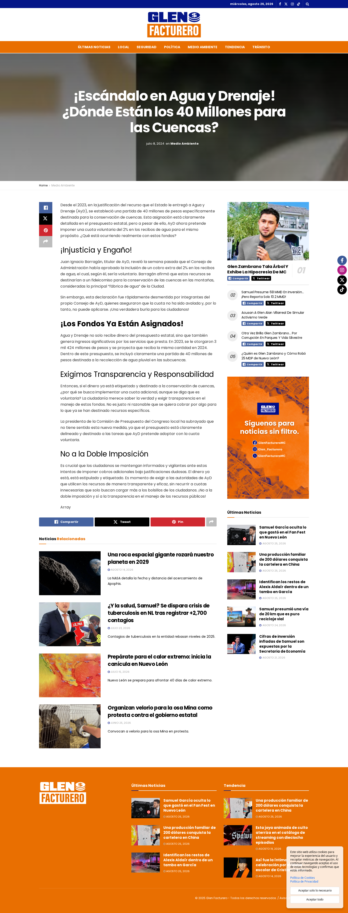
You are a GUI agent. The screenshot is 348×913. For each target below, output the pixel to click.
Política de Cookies (302, 878)
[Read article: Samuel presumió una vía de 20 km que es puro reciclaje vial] (241, 617)
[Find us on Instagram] (292, 4)
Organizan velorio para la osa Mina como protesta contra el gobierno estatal (160, 711)
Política (172, 47)
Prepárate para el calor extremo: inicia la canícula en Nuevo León (159, 660)
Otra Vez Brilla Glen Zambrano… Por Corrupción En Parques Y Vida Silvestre (271, 335)
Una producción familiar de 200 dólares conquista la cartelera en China (283, 559)
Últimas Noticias (94, 47)
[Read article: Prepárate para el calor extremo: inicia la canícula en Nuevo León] (70, 675)
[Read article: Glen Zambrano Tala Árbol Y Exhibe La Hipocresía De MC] (268, 231)
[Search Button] (307, 4)
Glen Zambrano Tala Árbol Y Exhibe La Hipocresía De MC (257, 269)
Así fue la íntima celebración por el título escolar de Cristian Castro (281, 864)
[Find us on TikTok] (298, 4)
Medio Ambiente (202, 47)
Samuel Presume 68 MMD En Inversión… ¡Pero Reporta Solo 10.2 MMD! (272, 294)
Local (123, 47)
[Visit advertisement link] (268, 438)
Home (43, 185)
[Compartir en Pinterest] (45, 230)
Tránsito (261, 47)
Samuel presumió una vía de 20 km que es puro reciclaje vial (283, 614)
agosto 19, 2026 (269, 849)
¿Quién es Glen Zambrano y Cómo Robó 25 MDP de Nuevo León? (273, 356)
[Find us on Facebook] (280, 4)
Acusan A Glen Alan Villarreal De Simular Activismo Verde (272, 315)
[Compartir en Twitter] (45, 219)
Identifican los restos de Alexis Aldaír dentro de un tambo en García (283, 586)
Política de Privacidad (304, 881)
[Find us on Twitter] (286, 4)
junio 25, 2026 (120, 723)
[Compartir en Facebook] (45, 207)
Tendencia (235, 47)
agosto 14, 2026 (121, 570)
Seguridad (146, 47)
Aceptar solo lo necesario (315, 890)
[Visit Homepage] (174, 24)
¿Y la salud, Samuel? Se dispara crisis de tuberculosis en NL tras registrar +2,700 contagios (159, 613)
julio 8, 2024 (155, 143)
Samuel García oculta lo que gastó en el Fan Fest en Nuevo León (282, 532)
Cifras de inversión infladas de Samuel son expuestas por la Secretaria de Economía (282, 644)
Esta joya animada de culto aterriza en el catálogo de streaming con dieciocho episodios (282, 835)
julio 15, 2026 (119, 672)
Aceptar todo (314, 899)
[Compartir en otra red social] (45, 241)
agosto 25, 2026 (177, 816)
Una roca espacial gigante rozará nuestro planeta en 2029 (161, 558)
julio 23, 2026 (120, 628)
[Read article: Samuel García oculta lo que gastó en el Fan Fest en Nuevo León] (241, 535)
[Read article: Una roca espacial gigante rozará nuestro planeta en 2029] (70, 573)
